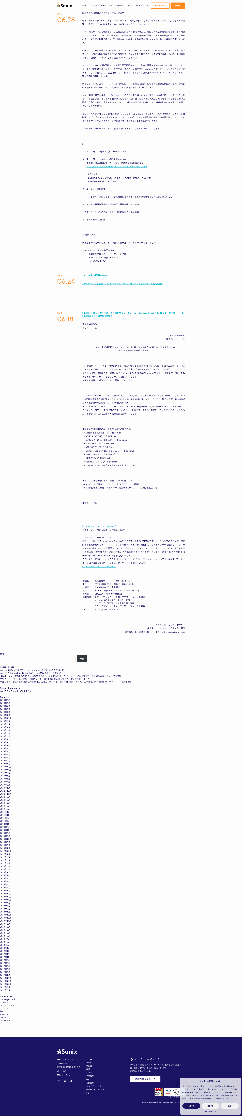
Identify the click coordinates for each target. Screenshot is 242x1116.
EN (147, 5)
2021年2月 (5, 820)
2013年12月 (5, 914)
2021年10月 (5, 814)
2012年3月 (5, 972)
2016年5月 (5, 866)
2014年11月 (5, 896)
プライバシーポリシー (95, 1086)
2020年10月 (5, 823)
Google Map (64, 1075)
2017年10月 (5, 851)
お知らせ (4, 1017)
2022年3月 (5, 805)
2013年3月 (5, 941)
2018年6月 (5, 842)
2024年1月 (5, 763)
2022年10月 (5, 793)
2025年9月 (5, 721)
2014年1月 (5, 911)
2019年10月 (5, 829)
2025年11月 (5, 718)
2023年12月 (5, 766)
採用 (138, 5)
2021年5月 (5, 817)
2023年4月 (5, 781)
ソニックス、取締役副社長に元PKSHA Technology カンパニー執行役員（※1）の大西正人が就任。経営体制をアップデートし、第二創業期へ (67, 681)
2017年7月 (5, 854)
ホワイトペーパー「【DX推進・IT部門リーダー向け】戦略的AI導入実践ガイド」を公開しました (45, 678)
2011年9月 (5, 987)
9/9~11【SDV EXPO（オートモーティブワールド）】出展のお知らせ (32, 669)
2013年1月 (5, 947)
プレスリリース (7, 1005)
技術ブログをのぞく (143, 1078)
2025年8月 (5, 724)
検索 (2, 653)
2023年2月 (5, 784)
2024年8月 (5, 751)
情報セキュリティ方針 (95, 1089)
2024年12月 (5, 739)
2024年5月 (5, 757)
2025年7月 (5, 727)
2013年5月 (5, 935)
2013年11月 (5, 917)
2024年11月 (5, 742)
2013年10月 (5, 920)
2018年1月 (5, 848)
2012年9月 (5, 959)
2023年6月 (5, 775)
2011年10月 (5, 984)
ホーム (84, 5)
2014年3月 (5, 905)
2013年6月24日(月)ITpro (94, 275)
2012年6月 (5, 966)
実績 (110, 5)
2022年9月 (5, 796)
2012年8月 (5, 962)
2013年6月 (5, 932)
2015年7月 (5, 881)
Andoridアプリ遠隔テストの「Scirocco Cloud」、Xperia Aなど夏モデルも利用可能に (122, 283)
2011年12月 (5, 978)
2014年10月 (5, 899)
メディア (4, 1008)
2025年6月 (5, 730)
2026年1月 (5, 715)
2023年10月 (5, 769)
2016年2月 (5, 869)
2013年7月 (5, 929)
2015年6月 (5, 884)
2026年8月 (5, 700)
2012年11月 (5, 953)
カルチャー (5, 1020)
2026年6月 (5, 703)
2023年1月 (5, 787)
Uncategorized (7, 999)
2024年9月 (5, 748)
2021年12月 (5, 811)
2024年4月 (5, 760)
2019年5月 (5, 836)
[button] (237, 1081)
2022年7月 (5, 802)
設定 (229, 1106)
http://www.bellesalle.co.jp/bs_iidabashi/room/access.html (116, 166)
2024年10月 (5, 745)
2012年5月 (5, 969)
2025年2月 (5, 736)
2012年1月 (5, 975)
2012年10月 (5, 956)
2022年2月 (5, 808)
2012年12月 (5, 950)
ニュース (129, 5)
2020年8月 (5, 826)
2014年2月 (5, 908)
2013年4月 (5, 938)
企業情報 (119, 5)
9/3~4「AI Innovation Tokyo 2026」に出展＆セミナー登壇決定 (30, 672)
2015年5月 (5, 887)
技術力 (103, 5)
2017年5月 (5, 860)
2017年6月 (5, 857)
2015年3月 (5, 890)
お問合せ (176, 5)
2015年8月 (5, 878)
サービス (93, 5)
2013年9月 (5, 923)
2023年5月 (5, 778)
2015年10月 (5, 875)
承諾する (191, 1106)
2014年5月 (5, 902)
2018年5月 (5, 845)
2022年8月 (5, 799)
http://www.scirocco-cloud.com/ (99, 526)
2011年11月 (5, 981)
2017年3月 (5, 863)
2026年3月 (5, 709)
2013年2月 (5, 944)
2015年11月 (5, 872)
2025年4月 (5, 733)
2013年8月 (5, 926)
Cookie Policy (210, 1111)
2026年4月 (5, 706)
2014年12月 (5, 893)
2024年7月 (5, 754)
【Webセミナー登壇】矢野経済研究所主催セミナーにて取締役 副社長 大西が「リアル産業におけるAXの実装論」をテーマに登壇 (60, 675)
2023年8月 (5, 772)
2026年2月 (5, 712)
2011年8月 (5, 990)
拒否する (210, 1106)
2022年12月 (5, 790)
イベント (4, 1014)
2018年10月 (5, 839)
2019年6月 (5, 833)
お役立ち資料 (158, 5)
